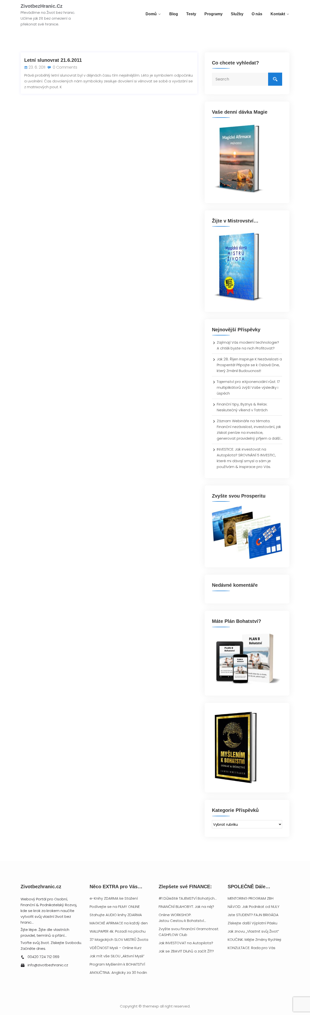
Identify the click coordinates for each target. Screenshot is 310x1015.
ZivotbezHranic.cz (41, 6)
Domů (151, 14)
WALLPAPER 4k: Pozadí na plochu (118, 931)
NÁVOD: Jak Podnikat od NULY (253, 906)
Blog (173, 14)
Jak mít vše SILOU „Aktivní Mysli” (117, 956)
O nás (257, 14)
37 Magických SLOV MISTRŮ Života (119, 939)
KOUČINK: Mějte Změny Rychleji (254, 939)
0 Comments (64, 67)
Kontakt (278, 14)
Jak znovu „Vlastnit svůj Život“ (253, 931)
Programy (213, 14)
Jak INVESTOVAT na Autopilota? (186, 942)
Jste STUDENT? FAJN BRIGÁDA (253, 914)
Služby (237, 14)
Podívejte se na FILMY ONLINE (115, 906)
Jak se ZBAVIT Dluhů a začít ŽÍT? (186, 951)
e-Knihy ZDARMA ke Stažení (114, 898)
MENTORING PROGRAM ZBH (250, 898)
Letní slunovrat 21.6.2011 (53, 60)
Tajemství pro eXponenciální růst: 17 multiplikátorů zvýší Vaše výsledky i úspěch (248, 387)
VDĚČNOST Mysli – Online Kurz (115, 947)
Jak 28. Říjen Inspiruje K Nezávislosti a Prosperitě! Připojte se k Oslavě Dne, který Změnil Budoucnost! (249, 365)
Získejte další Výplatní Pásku (252, 923)
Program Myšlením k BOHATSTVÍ (117, 964)
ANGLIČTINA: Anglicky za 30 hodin (118, 972)
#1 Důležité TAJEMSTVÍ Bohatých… (188, 898)
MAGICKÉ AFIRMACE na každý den (119, 923)
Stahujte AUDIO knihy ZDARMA (116, 914)
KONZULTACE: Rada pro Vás (251, 947)
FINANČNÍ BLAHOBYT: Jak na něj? (186, 906)
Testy (191, 14)
